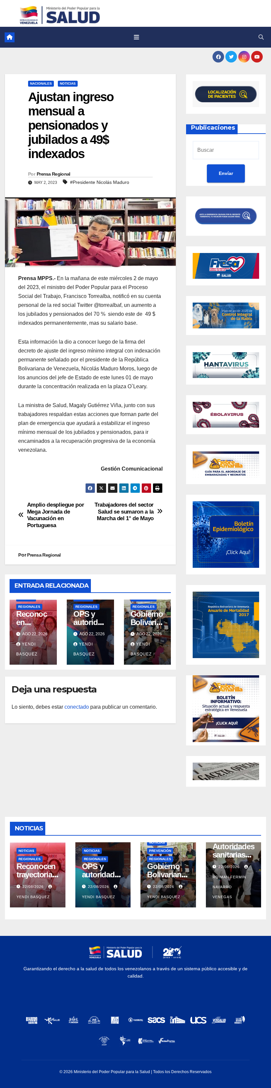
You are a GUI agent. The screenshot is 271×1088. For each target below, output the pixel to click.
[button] (261, 37)
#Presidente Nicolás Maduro (99, 182)
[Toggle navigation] (136, 37)
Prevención (160, 851)
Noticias (68, 83)
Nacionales (41, 83)
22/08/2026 (33, 887)
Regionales (29, 606)
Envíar (226, 173)
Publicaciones (213, 127)
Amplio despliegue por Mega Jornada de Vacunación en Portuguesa (55, 514)
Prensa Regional (53, 174)
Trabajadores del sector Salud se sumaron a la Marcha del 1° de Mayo (124, 511)
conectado (76, 707)
